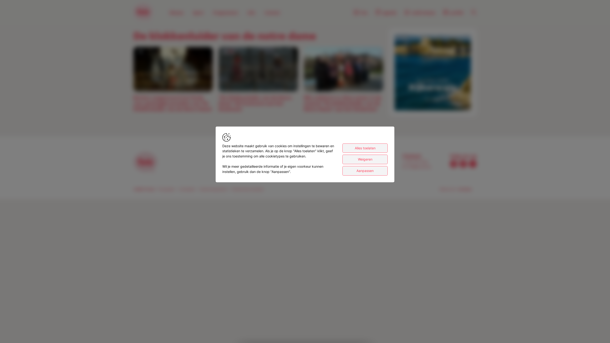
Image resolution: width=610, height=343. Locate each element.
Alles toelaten (365, 148)
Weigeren (365, 159)
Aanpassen (365, 171)
